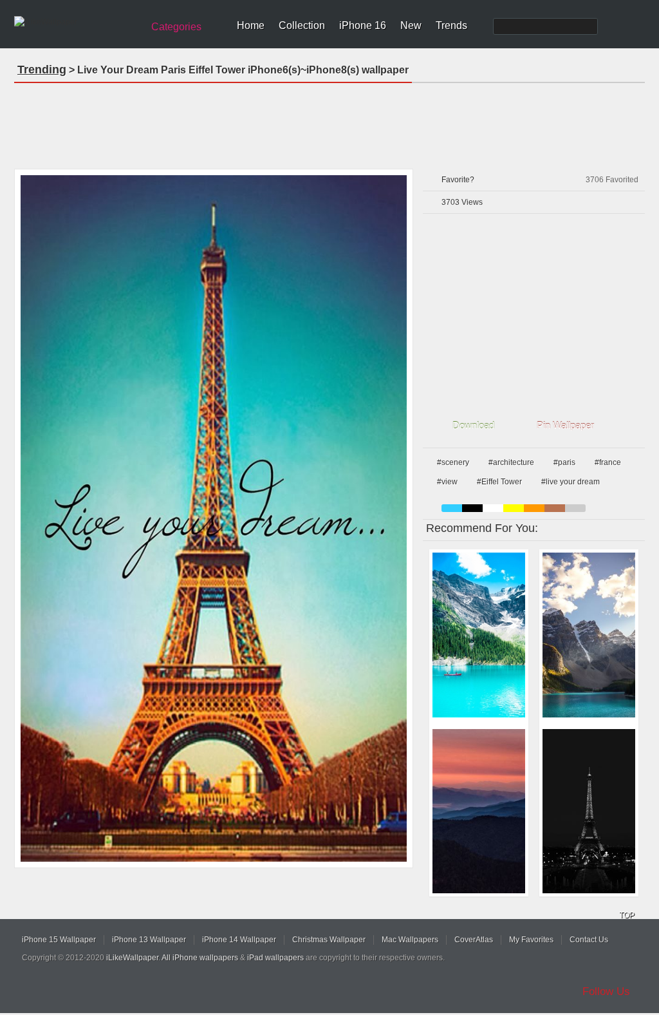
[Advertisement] (329, 122)
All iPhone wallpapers (200, 957)
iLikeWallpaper (132, 957)
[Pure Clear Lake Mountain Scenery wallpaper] (478, 635)
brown (554, 508)
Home (251, 25)
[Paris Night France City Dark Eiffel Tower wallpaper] (589, 811)
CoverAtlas (473, 939)
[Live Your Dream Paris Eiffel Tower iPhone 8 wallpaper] (214, 518)
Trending (41, 69)
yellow (513, 508)
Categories (176, 26)
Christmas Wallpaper (329, 939)
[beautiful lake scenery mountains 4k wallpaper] (589, 635)
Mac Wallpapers (410, 939)
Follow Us (606, 991)
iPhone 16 (362, 25)
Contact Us (589, 939)
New (411, 25)
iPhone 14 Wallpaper (239, 939)
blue (451, 508)
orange (534, 508)
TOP (627, 915)
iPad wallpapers (275, 957)
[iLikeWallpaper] (77, 22)
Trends (451, 25)
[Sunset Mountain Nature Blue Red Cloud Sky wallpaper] (478, 811)
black (472, 508)
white (493, 508)
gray (575, 508)
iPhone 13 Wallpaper (149, 939)
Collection (302, 25)
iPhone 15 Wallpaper (59, 939)
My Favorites (531, 939)
